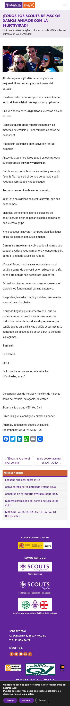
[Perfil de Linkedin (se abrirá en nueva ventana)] (30, 654)
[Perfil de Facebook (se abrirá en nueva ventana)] (12, 654)
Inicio (5, 30)
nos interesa (17, 30)
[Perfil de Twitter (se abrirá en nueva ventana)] (16, 654)
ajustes (29, 694)
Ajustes (42, 700)
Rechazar (26, 700)
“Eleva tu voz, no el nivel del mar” (17, 460)
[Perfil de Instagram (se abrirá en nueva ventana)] (25, 654)
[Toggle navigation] (65, 4)
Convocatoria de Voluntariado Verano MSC (30, 487)
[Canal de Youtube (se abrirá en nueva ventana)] (21, 654)
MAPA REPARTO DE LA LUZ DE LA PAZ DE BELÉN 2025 (31, 514)
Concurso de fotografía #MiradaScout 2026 (31, 494)
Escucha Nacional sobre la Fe (22, 480)
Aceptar (10, 700)
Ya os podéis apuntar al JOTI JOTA (49, 460)
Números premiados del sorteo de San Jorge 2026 (31, 503)
